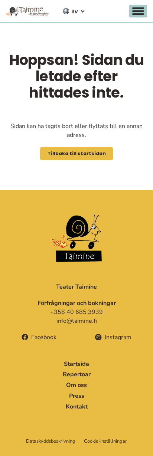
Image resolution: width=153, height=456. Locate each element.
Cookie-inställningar (105, 441)
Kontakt (77, 407)
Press (76, 396)
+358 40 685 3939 (76, 312)
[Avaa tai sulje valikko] (138, 11)
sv (74, 11)
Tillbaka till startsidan (77, 153)
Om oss (76, 385)
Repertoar (77, 374)
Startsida (76, 364)
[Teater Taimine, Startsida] (29, 11)
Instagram (118, 337)
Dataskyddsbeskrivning (50, 441)
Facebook (43, 337)
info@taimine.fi (76, 321)
